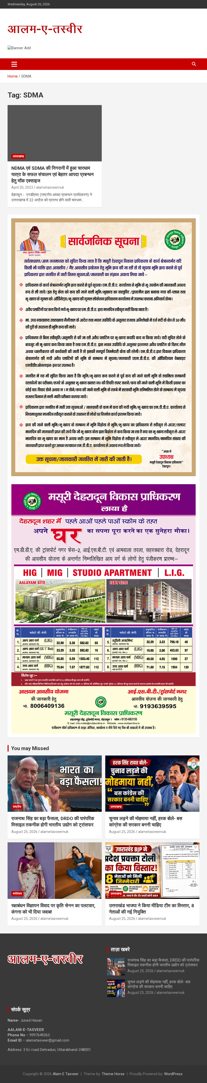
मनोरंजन (17, 893)
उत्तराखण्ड (18, 156)
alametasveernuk (50, 187)
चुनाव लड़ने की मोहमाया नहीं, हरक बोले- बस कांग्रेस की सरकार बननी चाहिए (145, 822)
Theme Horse (113, 1074)
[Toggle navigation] (14, 64)
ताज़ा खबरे (120, 949)
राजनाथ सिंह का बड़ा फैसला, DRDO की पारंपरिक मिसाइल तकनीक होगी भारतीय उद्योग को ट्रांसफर (52, 822)
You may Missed (30, 748)
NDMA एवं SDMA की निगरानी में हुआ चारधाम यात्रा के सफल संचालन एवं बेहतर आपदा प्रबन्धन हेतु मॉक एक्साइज (52, 174)
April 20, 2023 (22, 187)
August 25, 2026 (24, 832)
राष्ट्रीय (17, 806)
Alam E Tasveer (66, 1074)
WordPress (173, 1074)
